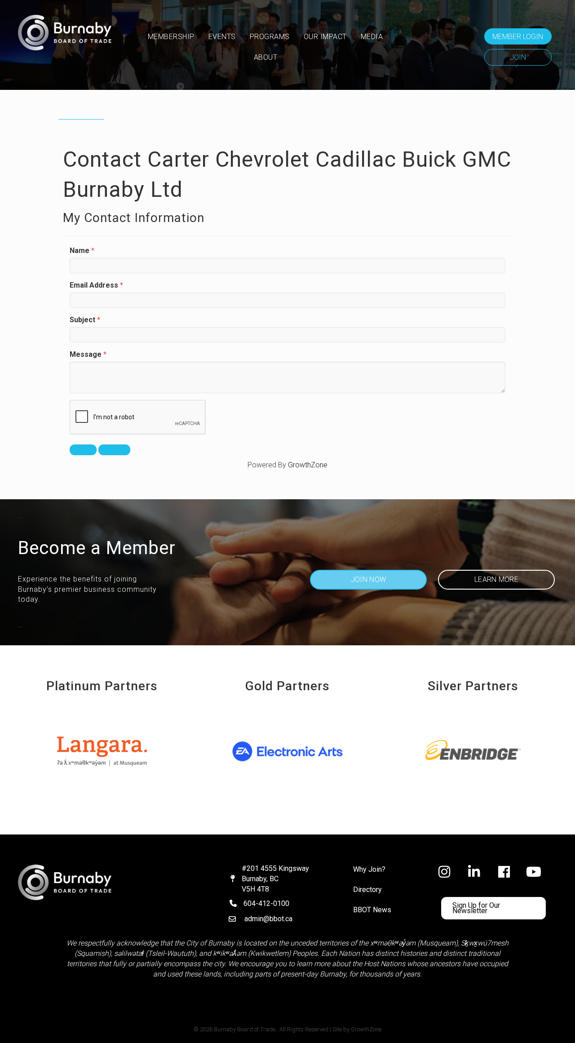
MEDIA (372, 36)
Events (222, 36)
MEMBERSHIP (171, 36)
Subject (82, 319)
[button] (518, 36)
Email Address (94, 285)
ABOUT (266, 57)
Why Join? (369, 869)
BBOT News (372, 909)
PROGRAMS (270, 36)
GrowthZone (307, 465)
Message (86, 354)
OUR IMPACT (325, 36)
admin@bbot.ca (268, 918)
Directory (367, 889)
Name (79, 250)
